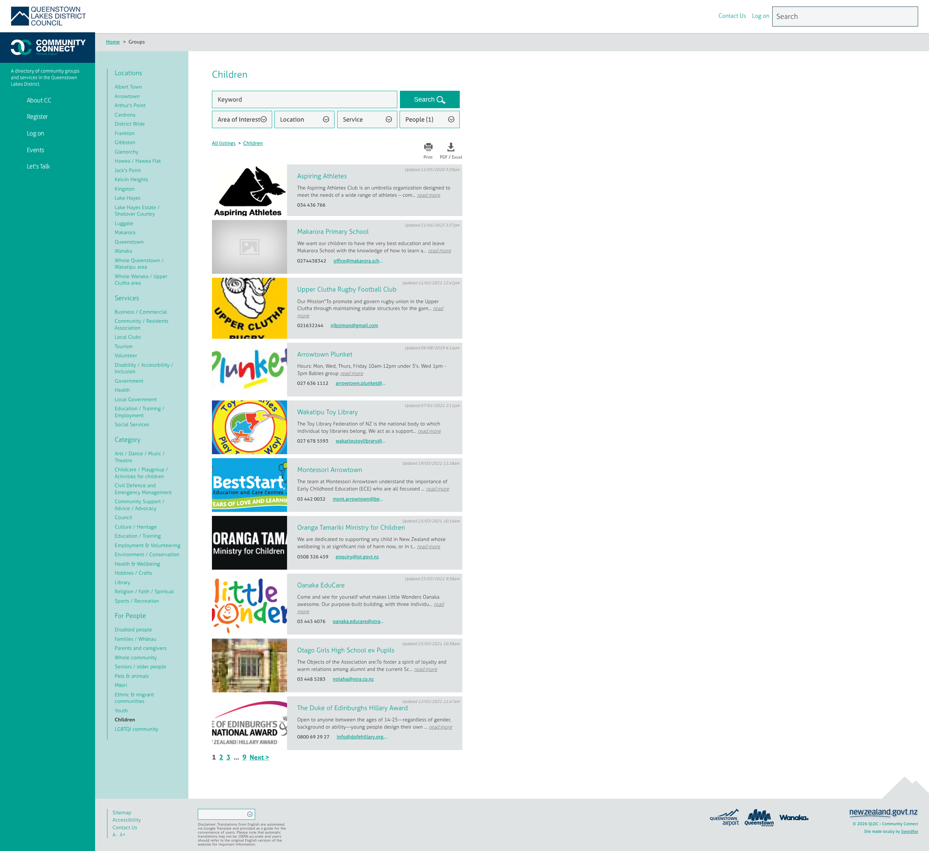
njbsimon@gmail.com (354, 325)
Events (34, 150)
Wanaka (123, 250)
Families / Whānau (135, 638)
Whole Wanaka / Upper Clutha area (141, 279)
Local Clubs (128, 336)
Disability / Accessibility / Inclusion (144, 368)
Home (113, 41)
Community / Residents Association (141, 324)
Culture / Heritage (136, 526)
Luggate (124, 223)
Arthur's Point (130, 105)
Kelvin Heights (131, 179)
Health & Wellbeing (137, 563)
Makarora (125, 232)
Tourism (123, 346)
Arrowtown (127, 96)
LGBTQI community (136, 728)
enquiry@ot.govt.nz (357, 557)
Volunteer (126, 355)
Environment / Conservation (147, 554)
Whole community (136, 657)
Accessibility (126, 819)
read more (428, 194)
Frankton (125, 133)
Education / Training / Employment (139, 412)
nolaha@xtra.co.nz (353, 679)
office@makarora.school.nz (359, 261)
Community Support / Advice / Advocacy (139, 505)
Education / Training (138, 535)
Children (253, 142)
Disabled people (133, 629)
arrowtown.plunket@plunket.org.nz (361, 383)
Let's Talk (37, 166)
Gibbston (125, 142)
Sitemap (121, 812)
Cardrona (125, 114)
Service (353, 119)
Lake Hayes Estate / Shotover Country (137, 210)
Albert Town (128, 86)
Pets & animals (132, 675)
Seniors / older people (140, 666)
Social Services (132, 424)
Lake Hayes (127, 197)
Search (425, 99)
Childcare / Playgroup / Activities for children (141, 473)
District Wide (130, 123)
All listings (224, 142)
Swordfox (909, 831)
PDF (443, 157)
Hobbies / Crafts (133, 572)
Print (428, 157)
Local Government (136, 399)
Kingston (125, 188)
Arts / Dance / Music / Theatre (140, 457)
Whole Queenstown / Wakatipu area (139, 263)
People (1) (419, 119)
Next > (259, 757)
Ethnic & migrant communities (134, 698)
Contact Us (732, 16)
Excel (457, 157)
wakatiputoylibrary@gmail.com (361, 441)
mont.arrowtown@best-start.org (358, 499)
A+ (123, 834)
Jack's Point (128, 170)
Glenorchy (126, 151)
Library (122, 582)
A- (114, 834)
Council (123, 517)
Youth (121, 710)
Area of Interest (239, 119)
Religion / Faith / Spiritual (144, 591)
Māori (121, 684)
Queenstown (129, 241)
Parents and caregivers (141, 647)
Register (36, 116)
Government (129, 380)
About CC (38, 100)
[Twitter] (706, 16)
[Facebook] (691, 16)
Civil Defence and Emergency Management (143, 489)
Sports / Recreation (137, 600)
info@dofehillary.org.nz (362, 737)
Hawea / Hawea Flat (138, 160)
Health (122, 389)
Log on (760, 16)
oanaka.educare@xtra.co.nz (358, 621)
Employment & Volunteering (147, 545)
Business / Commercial (141, 311)
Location (292, 119)
